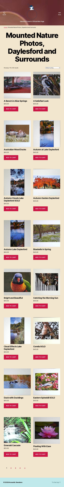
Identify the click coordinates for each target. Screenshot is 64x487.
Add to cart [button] (11, 109)
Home (5, 27)
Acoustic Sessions (15, 482)
